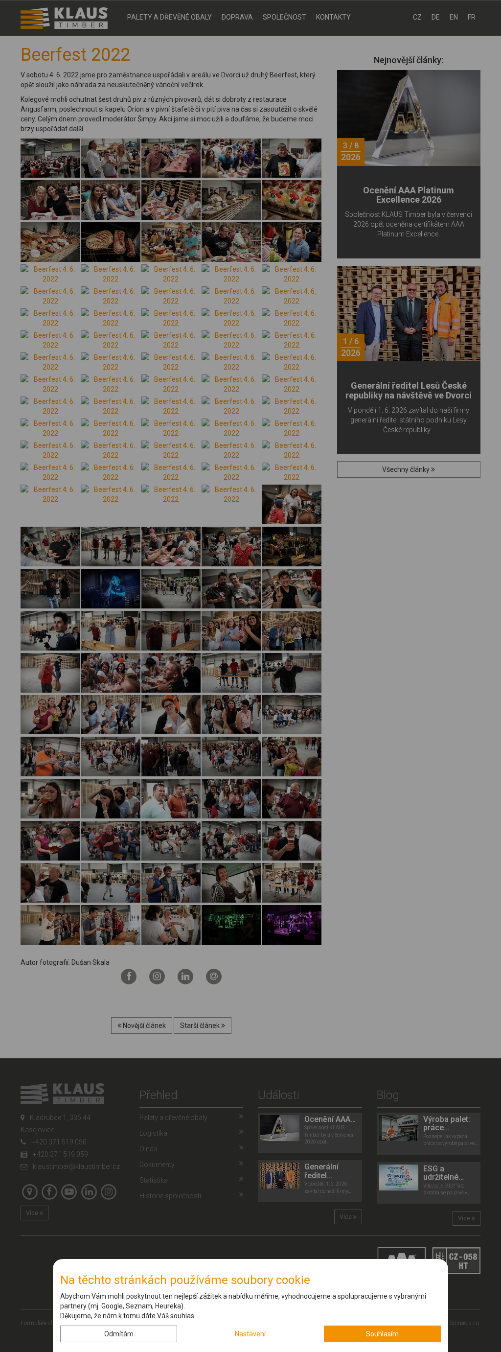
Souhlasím (382, 1334)
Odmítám (119, 1334)
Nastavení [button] (250, 1334)
